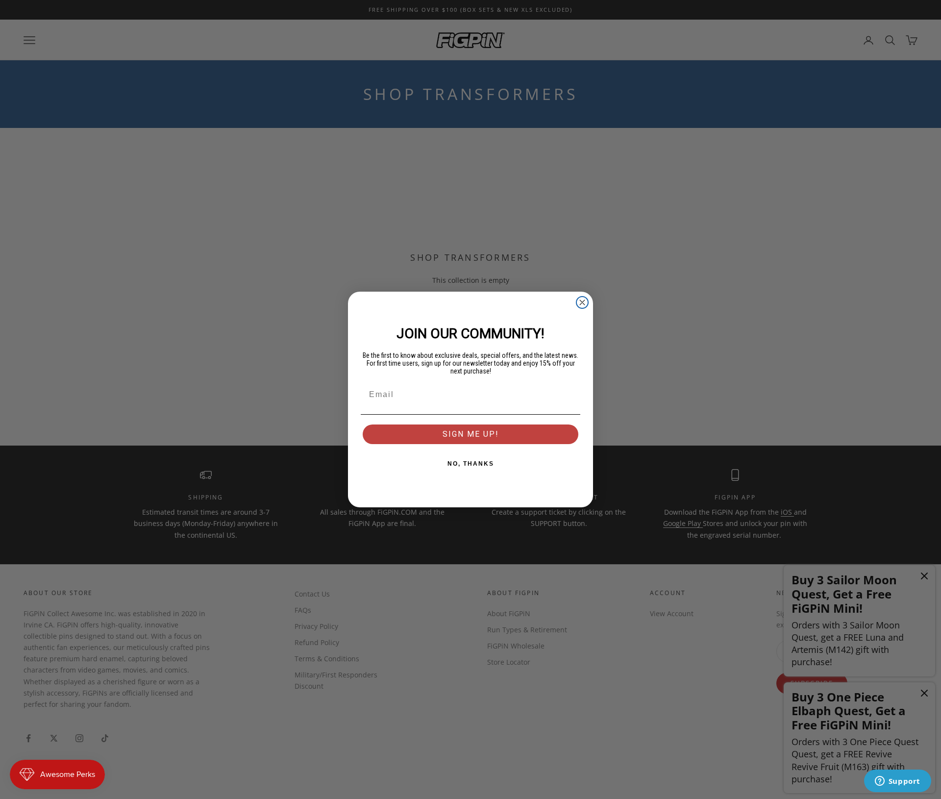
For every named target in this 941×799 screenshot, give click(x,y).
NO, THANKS (470, 463)
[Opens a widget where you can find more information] (897, 782)
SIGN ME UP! (471, 434)
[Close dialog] (582, 302)
